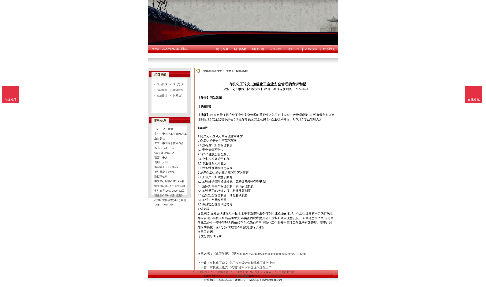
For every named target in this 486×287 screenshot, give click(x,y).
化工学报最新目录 (284, 271)
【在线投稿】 (254, 89)
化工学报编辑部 (218, 271)
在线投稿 (474, 99)
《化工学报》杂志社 (237, 275)
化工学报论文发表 (260, 271)
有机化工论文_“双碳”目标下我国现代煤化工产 (241, 267)
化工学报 (238, 89)
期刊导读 (241, 71)
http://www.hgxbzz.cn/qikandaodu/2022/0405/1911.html (273, 253)
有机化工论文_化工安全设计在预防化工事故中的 (242, 262)
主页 (228, 71)
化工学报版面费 (238, 271)
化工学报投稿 (199, 271)
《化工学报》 (222, 253)
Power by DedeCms (271, 275)
